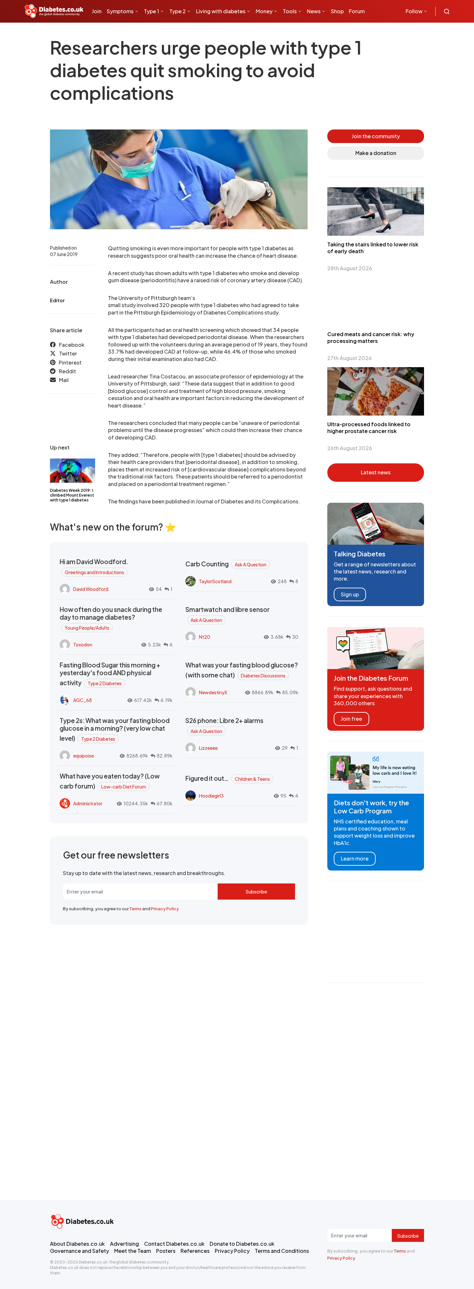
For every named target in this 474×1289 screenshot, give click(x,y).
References (195, 1250)
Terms (135, 908)
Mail (64, 380)
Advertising (124, 1243)
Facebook (71, 344)
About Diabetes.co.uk (77, 1243)
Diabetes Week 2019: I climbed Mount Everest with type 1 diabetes (72, 495)
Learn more (355, 858)
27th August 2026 (349, 358)
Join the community (376, 136)
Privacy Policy (165, 908)
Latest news (375, 472)
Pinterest (70, 362)
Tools (290, 11)
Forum (357, 11)
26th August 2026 (349, 448)
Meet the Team (132, 1250)
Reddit (67, 371)
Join (97, 11)
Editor (57, 300)
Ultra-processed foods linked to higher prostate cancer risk (368, 427)
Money (264, 11)
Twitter (68, 353)
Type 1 (151, 11)
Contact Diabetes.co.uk (174, 1243)
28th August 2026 (349, 268)
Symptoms (120, 11)
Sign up (350, 594)
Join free (351, 718)
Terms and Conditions (282, 1250)
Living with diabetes (220, 11)
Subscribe (256, 891)
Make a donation (375, 153)
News (314, 11)
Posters (165, 1250)
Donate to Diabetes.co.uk (242, 1243)
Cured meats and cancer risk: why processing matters (370, 337)
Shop (337, 11)
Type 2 (177, 11)
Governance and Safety (79, 1250)
